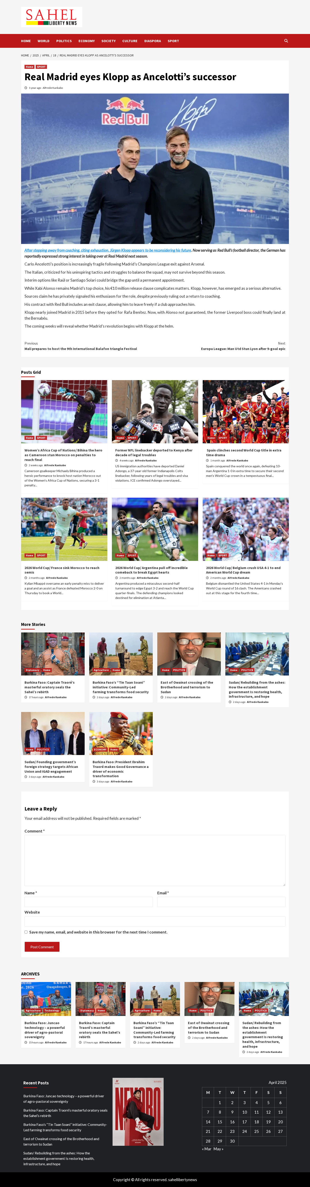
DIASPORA (152, 41)
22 (220, 1131)
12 (268, 1112)
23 (232, 1131)
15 (220, 1121)
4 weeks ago (127, 460)
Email (163, 892)
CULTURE (130, 41)
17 (244, 1121)
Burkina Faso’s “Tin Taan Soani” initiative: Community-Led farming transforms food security (121, 687)
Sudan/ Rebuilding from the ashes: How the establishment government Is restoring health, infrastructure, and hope (257, 689)
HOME (26, 41)
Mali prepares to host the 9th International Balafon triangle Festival (81, 346)
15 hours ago (36, 1042)
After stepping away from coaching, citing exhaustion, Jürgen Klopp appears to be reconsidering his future (108, 250)
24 (244, 1131)
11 (256, 1112)
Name (31, 892)
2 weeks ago (36, 465)
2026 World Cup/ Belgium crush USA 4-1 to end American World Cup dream (243, 570)
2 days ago (103, 697)
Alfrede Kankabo (53, 87)
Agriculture (101, 670)
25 (256, 1131)
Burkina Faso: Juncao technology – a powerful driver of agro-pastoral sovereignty (45, 1030)
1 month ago (217, 460)
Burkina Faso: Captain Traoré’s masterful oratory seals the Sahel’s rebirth (50, 687)
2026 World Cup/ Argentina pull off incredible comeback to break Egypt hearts (151, 570)
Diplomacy (32, 670)
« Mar (207, 1148)
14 (208, 1121)
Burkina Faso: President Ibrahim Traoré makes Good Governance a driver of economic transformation (121, 769)
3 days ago (35, 776)
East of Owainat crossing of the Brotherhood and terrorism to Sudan (187, 687)
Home (29, 66)
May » (219, 1148)
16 (232, 1121)
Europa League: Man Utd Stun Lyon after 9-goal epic (243, 346)
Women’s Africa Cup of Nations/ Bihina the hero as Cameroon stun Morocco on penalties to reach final (63, 455)
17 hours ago (36, 697)
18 (256, 1121)
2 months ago (37, 577)
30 (232, 1141)
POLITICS (64, 41)
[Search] (286, 40)
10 (244, 1112)
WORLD (43, 41)
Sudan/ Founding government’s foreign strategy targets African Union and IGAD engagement (51, 767)
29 (220, 1141)
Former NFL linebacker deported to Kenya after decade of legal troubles (153, 452)
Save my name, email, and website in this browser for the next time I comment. (98, 932)
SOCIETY (108, 41)
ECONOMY (87, 41)
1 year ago (35, 87)
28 (208, 1141)
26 (268, 1131)
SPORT (173, 41)
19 (268, 1121)
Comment (35, 831)
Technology (51, 1010)
